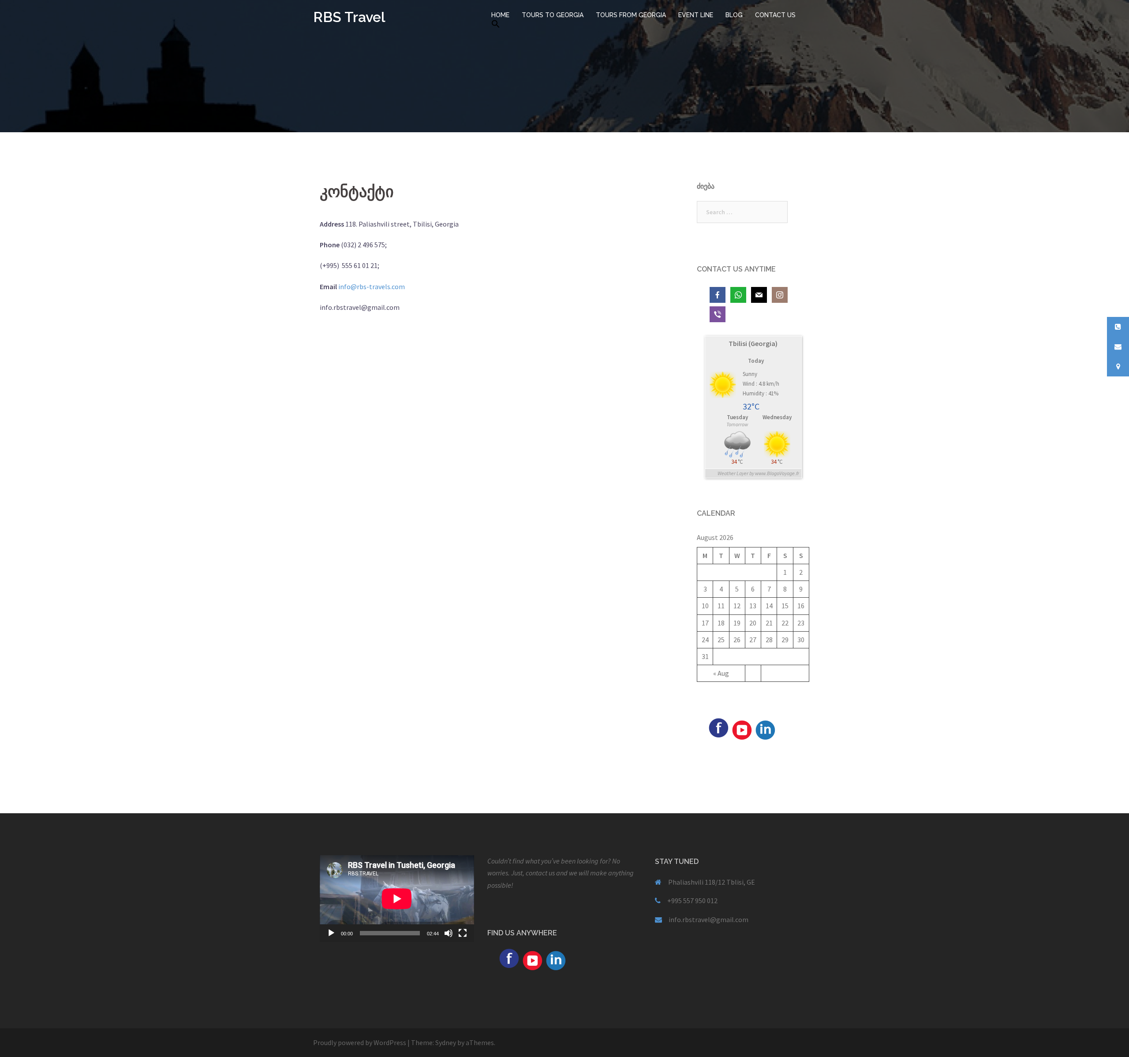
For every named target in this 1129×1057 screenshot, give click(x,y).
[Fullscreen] (462, 933)
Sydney (445, 1042)
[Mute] (448, 933)
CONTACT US (775, 15)
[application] (397, 898)
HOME (500, 15)
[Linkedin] (765, 729)
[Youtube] (741, 729)
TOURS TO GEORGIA (552, 15)
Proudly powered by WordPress (359, 1042)
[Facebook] (718, 726)
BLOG (734, 15)
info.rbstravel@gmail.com (708, 919)
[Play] (331, 933)
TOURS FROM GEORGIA (631, 15)
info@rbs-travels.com (371, 286)
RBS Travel (349, 17)
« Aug (721, 673)
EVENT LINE (695, 15)
